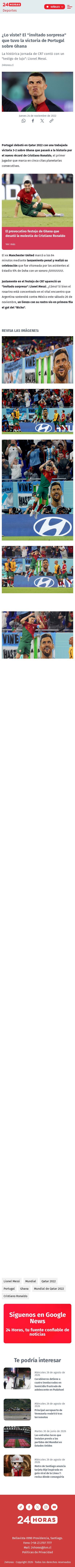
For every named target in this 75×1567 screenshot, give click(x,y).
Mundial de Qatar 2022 (49, 1288)
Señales (55, 6)
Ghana (24, 1288)
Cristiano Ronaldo (15, 1296)
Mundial (30, 1281)
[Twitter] (42, 120)
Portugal (9, 1288)
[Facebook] (33, 120)
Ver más (10, 244)
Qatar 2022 (49, 1281)
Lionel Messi (12, 1281)
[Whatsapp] (23, 120)
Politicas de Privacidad (37, 1552)
